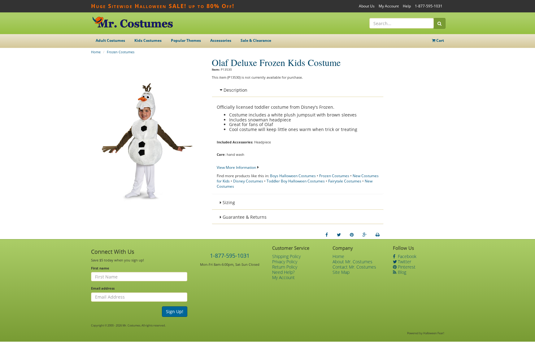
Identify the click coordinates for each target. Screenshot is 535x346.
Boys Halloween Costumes (293, 175)
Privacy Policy (284, 262)
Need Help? (283, 272)
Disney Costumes (248, 181)
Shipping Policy (286, 256)
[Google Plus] (365, 234)
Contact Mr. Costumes (354, 267)
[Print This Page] (378, 234)
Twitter (404, 262)
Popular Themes (186, 40)
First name (100, 268)
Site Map (341, 272)
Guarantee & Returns (244, 217)
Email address (103, 288)
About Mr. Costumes (352, 262)
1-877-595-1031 (428, 6)
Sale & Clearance (256, 40)
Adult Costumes (110, 40)
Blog (401, 272)
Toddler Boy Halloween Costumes (296, 181)
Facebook (406, 256)
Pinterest (406, 267)
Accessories (220, 40)
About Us (367, 6)
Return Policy (284, 267)
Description (234, 90)
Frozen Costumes (120, 52)
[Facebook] (326, 234)
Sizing (228, 202)
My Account (389, 6)
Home (96, 52)
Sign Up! (174, 311)
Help (407, 6)
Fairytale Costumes (344, 181)
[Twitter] (339, 234)
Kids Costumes (148, 40)
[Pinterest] (352, 234)
